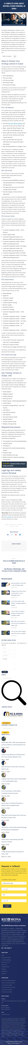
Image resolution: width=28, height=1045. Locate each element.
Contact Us (3, 973)
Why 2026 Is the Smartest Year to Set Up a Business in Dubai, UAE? (18, 623)
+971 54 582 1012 (6, 1009)
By (19, 524)
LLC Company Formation (6, 985)
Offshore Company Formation (8, 982)
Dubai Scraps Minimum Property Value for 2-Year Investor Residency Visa (13, 756)
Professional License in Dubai (8, 987)
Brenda (16, 544)
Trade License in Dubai (6, 992)
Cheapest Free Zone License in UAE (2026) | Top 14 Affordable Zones (18, 593)
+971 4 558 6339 (6, 1007)
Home (2, 955)
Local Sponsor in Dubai (6, 989)
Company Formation (6, 957)
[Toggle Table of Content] (14, 56)
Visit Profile (6, 723)
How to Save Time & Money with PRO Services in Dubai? (18, 632)
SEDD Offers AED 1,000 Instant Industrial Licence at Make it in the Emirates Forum (13, 744)
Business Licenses (5, 962)
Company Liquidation (6, 960)
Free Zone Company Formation (8, 980)
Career (12, 1043)
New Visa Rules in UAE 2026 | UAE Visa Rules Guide (18, 584)
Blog (4, 15)
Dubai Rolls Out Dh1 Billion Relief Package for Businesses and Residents (13, 828)
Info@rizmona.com (5, 1014)
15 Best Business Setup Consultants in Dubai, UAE (12, 853)
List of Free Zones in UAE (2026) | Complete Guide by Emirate (18, 603)
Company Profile (5, 966)
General (4, 17)
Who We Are (4, 964)
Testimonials (4, 971)
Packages (3, 969)
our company (8, 517)
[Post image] (5, 585)
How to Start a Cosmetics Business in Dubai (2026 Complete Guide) (17, 613)
